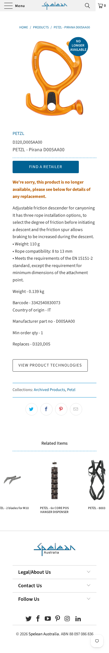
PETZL (18, 133)
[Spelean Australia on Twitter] (28, 619)
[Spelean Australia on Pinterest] (58, 619)
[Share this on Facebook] (46, 409)
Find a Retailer (45, 167)
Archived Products (49, 390)
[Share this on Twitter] (31, 409)
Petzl (71, 390)
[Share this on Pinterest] (61, 409)
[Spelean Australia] (54, 5)
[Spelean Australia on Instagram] (67, 619)
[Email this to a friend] (76, 409)
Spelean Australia (44, 634)
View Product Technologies (50, 365)
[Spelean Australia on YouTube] (48, 619)
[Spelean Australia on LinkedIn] (78, 619)
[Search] (89, 5)
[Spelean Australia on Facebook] (38, 619)
